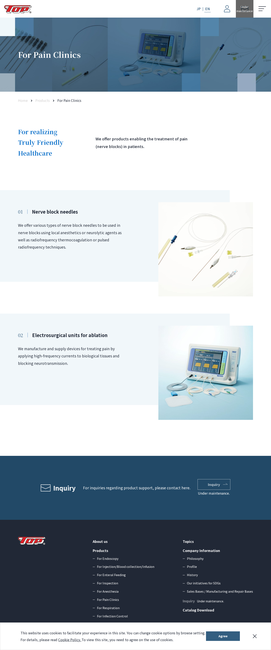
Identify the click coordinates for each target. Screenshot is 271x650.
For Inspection (107, 583)
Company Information (201, 550)
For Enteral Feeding (111, 575)
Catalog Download (198, 610)
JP (199, 8)
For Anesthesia (108, 591)
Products (42, 100)
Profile (192, 566)
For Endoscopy (108, 558)
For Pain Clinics (108, 599)
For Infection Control (112, 616)
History (192, 575)
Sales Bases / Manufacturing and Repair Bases (220, 591)
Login (222, 3)
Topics (188, 541)
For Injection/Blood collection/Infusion (125, 566)
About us (100, 541)
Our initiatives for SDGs (204, 583)
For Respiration (108, 608)
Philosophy (195, 558)
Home (23, 100)
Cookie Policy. (70, 639)
